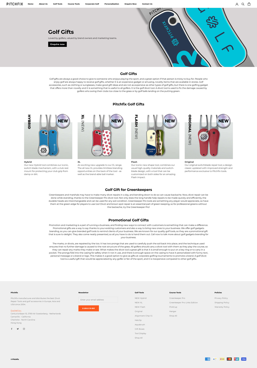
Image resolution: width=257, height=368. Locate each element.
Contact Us (147, 4)
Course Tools (74, 4)
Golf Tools (57, 4)
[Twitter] (18, 328)
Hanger (172, 311)
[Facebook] (12, 328)
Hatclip (138, 320)
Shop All (139, 338)
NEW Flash (140, 307)
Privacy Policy (221, 298)
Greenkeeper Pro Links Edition (183, 302)
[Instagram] (24, 328)
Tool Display (140, 333)
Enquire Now (131, 4)
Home (30, 4)
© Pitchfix (15, 359)
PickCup (173, 307)
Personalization (112, 4)
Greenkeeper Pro (177, 298)
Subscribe (88, 308)
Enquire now (57, 44)
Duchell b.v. (16, 310)
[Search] (243, 4)
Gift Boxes (139, 329)
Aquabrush (140, 324)
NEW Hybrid (140, 298)
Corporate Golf (92, 4)
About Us (43, 4)
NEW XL (138, 302)
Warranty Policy (222, 307)
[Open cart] (249, 3)
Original (138, 311)
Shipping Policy (222, 302)
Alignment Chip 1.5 (143, 316)
